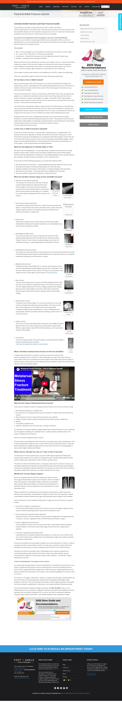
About (41, 6)
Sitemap (65, 677)
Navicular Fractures (86, 32)
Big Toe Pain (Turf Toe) (88, 41)
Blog (64, 664)
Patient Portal (94, 124)
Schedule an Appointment (94, 109)
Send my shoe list (62, 612)
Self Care (73, 6)
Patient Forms (66, 670)
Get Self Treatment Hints (94, 117)
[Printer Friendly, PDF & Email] (73, 679)
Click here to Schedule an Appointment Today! (61, 648)
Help (80, 6)
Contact (86, 6)
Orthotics (65, 6)
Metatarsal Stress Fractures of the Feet (92, 28)
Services (47, 6)
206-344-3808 (96, 6)
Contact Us (66, 667)
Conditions (56, 6)
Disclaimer (64, 693)
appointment (55, 669)
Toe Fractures (85, 35)
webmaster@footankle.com (21, 678)
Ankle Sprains (85, 38)
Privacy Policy (74, 693)
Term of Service (85, 693)
